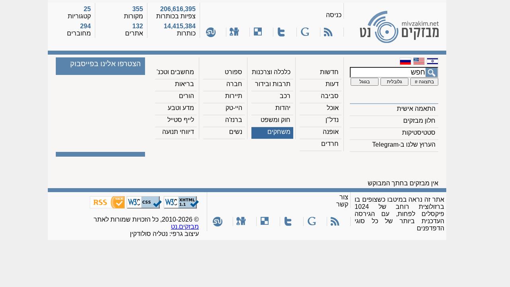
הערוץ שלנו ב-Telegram (403, 144)
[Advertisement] (296, 168)
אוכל (333, 107)
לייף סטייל (180, 119)
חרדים (330, 143)
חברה (234, 84)
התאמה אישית (416, 108)
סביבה (330, 95)
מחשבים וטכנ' (175, 72)
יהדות (282, 107)
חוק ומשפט (275, 119)
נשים (235, 131)
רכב (285, 95)
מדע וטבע (181, 107)
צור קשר (342, 201)
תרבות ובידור (272, 84)
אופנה (331, 131)
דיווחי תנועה (178, 131)
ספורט (233, 72)
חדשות (329, 72)
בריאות (184, 84)
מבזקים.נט (185, 226)
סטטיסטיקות (418, 132)
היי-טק (234, 107)
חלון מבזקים (419, 120)
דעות (332, 84)
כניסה (333, 15)
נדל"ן (332, 119)
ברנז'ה (233, 119)
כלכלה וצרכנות (271, 72)
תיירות (233, 95)
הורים (186, 95)
